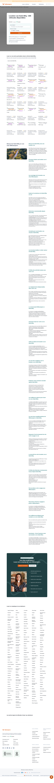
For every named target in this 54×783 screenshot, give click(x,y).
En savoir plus (32, 565)
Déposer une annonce (23, 565)
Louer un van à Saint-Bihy (12, 60)
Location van (14, 16)
